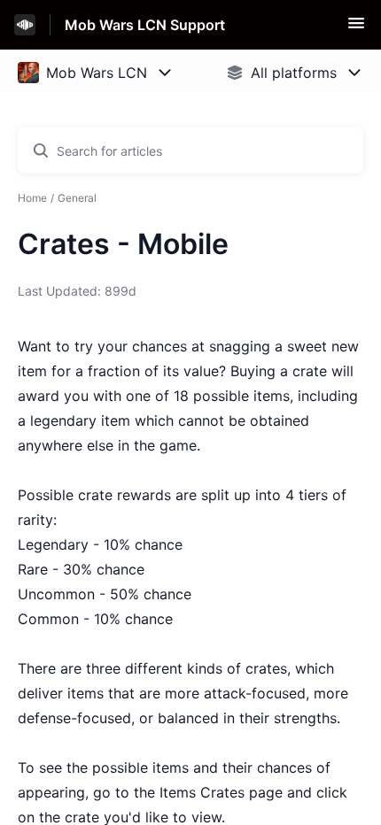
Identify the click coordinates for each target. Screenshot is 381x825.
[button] (356, 28)
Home (32, 197)
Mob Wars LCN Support (145, 25)
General (77, 197)
